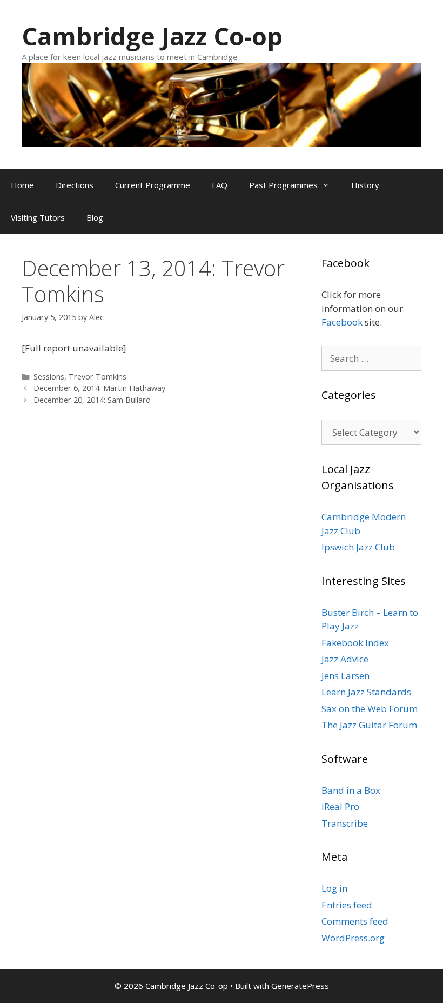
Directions (74, 185)
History (365, 185)
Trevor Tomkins (97, 376)
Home (22, 185)
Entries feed (346, 905)
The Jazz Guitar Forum (369, 725)
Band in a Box (350, 790)
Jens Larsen (345, 675)
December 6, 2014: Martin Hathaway (99, 388)
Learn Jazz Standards (366, 692)
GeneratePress (300, 985)
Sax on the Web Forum (369, 708)
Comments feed (354, 921)
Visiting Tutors (38, 217)
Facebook (342, 322)
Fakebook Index (355, 642)
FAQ (219, 185)
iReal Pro (340, 806)
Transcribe (344, 823)
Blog (94, 217)
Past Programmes (283, 185)
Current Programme (152, 185)
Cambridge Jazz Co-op (152, 35)
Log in (334, 888)
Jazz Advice (344, 659)
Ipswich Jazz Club (358, 547)
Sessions (48, 376)
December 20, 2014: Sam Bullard (92, 400)
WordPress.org (353, 938)
